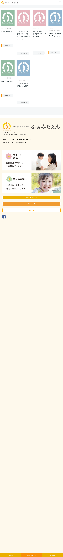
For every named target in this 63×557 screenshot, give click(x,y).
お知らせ (3, 28)
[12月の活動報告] (8, 68)
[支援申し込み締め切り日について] (55, 18)
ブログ (24, 28)
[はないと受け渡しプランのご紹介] (23, 68)
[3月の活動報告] (8, 18)
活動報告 (9, 28)
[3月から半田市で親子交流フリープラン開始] (39, 18)
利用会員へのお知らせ (54, 30)
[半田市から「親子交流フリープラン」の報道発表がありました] (23, 18)
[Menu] (60, 2)
